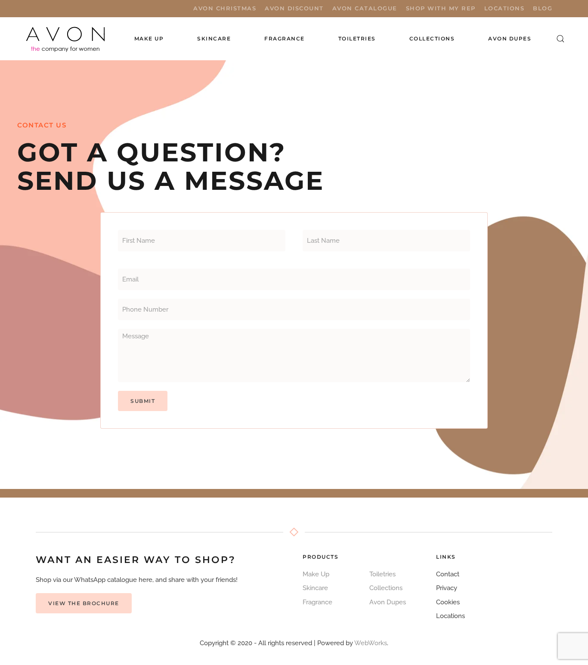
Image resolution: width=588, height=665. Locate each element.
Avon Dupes (509, 38)
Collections (432, 38)
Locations (504, 8)
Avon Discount (294, 8)
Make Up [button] (149, 38)
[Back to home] (66, 38)
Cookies (448, 602)
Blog (542, 8)
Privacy (446, 588)
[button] (560, 38)
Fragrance (317, 602)
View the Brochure (83, 603)
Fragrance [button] (284, 38)
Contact (447, 574)
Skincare (315, 588)
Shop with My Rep (441, 8)
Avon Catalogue (364, 8)
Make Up (316, 574)
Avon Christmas (224, 8)
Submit (142, 401)
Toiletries (382, 574)
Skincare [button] (214, 38)
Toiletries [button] (357, 38)
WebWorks (370, 643)
